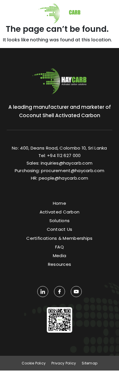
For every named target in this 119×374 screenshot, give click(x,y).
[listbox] (106, 11)
